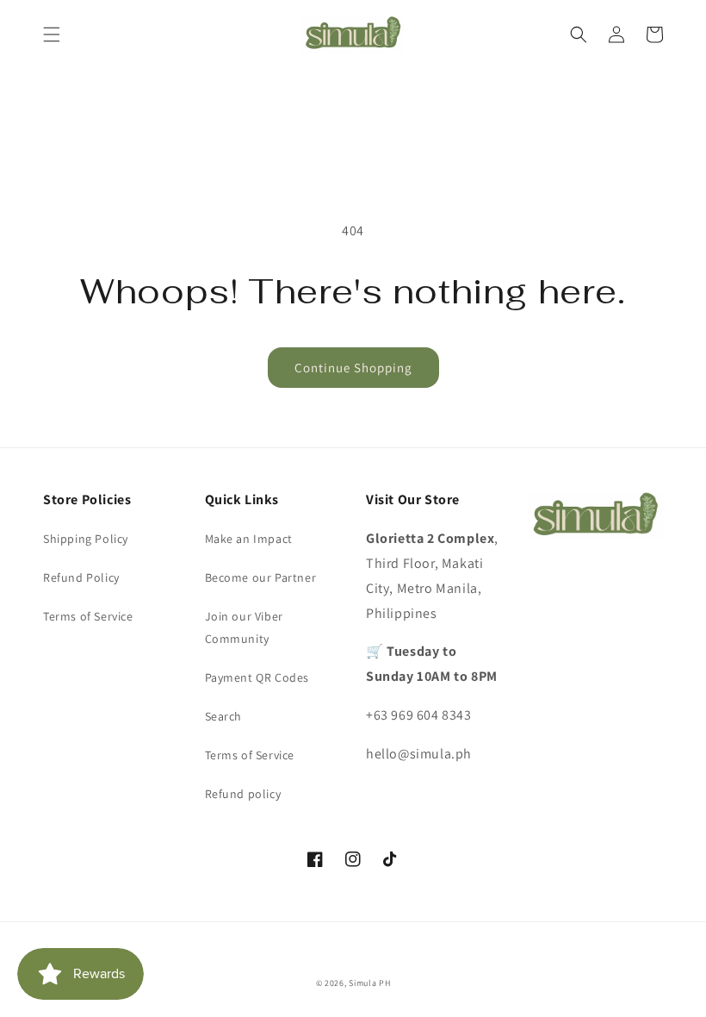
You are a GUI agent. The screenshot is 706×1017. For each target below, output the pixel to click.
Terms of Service (88, 616)
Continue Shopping (353, 367)
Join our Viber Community (244, 627)
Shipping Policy (85, 538)
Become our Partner (261, 577)
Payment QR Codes (257, 677)
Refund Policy (81, 577)
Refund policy (243, 794)
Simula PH (369, 983)
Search (224, 716)
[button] (52, 34)
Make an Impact (249, 538)
